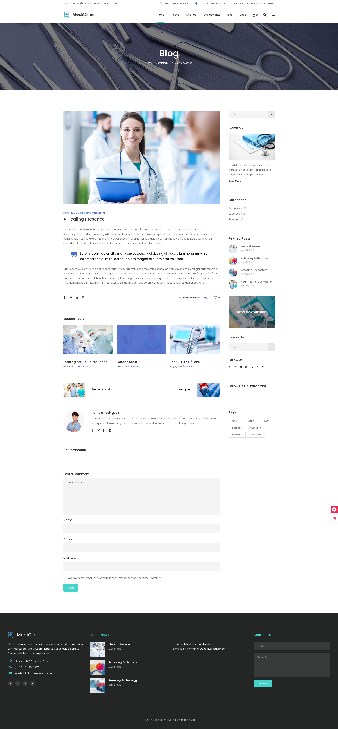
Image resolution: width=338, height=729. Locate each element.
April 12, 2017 (247, 250)
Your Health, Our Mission (257, 281)
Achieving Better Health (256, 258)
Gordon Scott (127, 362)
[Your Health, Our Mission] (233, 284)
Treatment (255, 434)
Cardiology (162, 62)
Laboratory (235, 213)
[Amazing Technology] (233, 272)
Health (102, 212)
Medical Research (252, 246)
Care (94, 212)
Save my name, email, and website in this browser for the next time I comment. (115, 578)
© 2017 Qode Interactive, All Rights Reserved (169, 719)
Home (149, 62)
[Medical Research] (233, 249)
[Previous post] (74, 390)
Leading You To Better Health (85, 362)
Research (83, 366)
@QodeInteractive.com (211, 648)
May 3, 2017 (69, 212)
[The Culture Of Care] (195, 339)
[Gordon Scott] (141, 339)
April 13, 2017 (247, 261)
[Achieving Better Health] (233, 260)
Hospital (236, 427)
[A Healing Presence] (73, 421)
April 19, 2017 (247, 285)
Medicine (237, 434)
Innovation (255, 427)
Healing (250, 420)
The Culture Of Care (185, 362)
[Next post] (208, 390)
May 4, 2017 (69, 366)
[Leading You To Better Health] (88, 339)
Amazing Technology (254, 270)
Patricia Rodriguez (191, 297)
